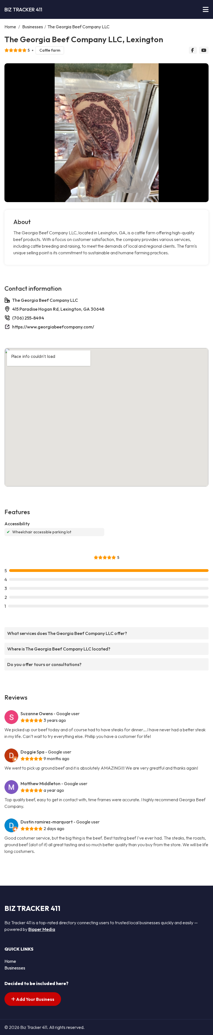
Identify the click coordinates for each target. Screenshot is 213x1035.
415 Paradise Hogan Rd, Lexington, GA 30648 (58, 309)
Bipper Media (41, 929)
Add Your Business (34, 999)
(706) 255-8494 (28, 318)
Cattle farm (49, 50)
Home (10, 26)
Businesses (32, 26)
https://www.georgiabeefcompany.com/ (53, 327)
